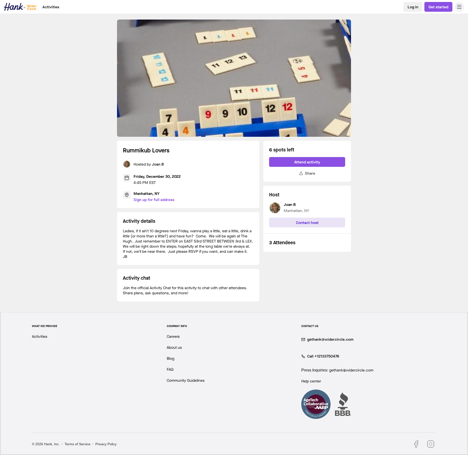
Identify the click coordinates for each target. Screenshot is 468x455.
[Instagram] (430, 444)
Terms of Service (77, 444)
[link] (412, 7)
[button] (459, 7)
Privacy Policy (106, 444)
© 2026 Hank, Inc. (46, 444)
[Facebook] (416, 444)
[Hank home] (20, 7)
